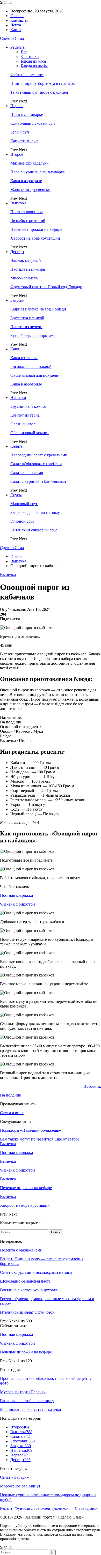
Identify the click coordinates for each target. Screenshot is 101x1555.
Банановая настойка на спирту (27, 1400)
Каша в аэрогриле (26, 181)
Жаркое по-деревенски (30, 189)
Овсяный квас (22, 424)
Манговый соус (24, 503)
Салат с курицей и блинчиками (38, 481)
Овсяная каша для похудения (35, 375)
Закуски (17, 300)
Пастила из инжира (27, 269)
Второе (16, 154)
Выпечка (18, 203)
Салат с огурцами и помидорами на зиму (36, 1272)
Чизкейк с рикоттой (27, 220)
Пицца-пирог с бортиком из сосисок (42, 83)
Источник (92, 1086)
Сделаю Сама (12, 38)
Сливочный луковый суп (32, 123)
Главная (17, 15)
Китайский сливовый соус (33, 530)
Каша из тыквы (24, 358)
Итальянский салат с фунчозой (27, 1312)
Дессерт (17, 251)
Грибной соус (22, 521)
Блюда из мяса (33, 61)
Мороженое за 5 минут (20, 1486)
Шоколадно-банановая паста (25, 1281)
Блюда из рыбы (34, 66)
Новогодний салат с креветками (38, 455)
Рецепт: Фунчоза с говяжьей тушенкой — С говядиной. (49, 1508)
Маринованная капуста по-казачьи (30, 1409)
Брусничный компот (28, 406)
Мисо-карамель (24, 278)
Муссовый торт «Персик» (23, 1392)
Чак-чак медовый (25, 260)
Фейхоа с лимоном (27, 74)
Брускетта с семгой (27, 318)
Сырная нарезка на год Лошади (38, 309)
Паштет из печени (26, 326)
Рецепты (18, 47)
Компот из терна (25, 415)
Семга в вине (12, 1112)
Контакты (19, 20)
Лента (15, 25)
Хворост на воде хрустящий (35, 238)
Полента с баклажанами (21, 1250)
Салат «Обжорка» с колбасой (36, 464)
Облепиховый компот (29, 433)
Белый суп (19, 132)
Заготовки (30, 56)
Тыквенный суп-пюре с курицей (39, 92)
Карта (15, 29)
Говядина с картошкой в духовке (29, 1290)
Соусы (16, 495)
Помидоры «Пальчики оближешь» (30, 1130)
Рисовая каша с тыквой (31, 366)
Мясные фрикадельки (29, 163)
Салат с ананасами (26, 472)
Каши (15, 349)
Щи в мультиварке (26, 114)
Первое (16, 105)
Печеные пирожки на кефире (36, 229)
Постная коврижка (26, 212)
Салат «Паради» (14, 1477)
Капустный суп (24, 141)
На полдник (10, 1095)
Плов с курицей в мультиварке (37, 172)
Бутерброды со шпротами (33, 335)
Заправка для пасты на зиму (35, 512)
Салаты (17, 446)
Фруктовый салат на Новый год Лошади (46, 287)
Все (24, 52)
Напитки (18, 397)
